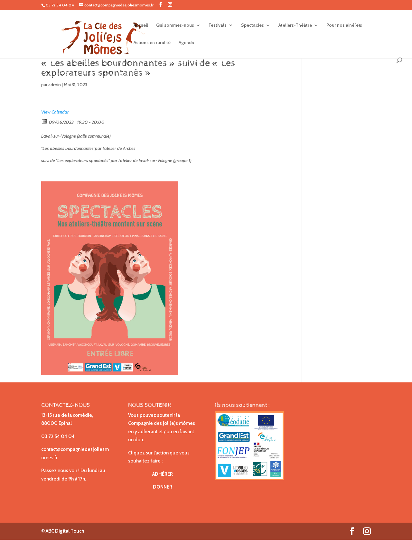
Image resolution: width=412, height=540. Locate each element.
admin (54, 84)
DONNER (162, 487)
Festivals (218, 25)
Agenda (186, 42)
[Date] (44, 121)
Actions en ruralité (152, 42)
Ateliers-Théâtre (295, 25)
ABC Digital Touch (64, 531)
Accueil (141, 25)
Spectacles (252, 25)
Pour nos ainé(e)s (344, 25)
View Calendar (55, 112)
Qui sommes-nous (175, 25)
